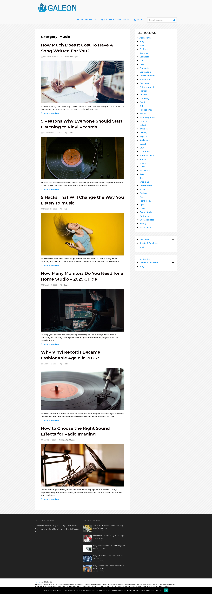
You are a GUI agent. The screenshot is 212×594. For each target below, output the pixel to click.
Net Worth (144, 170)
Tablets (143, 193)
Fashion (143, 91)
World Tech (145, 227)
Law (141, 148)
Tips (76, 56)
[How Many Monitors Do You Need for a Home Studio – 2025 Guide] (82, 310)
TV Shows (144, 216)
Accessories (145, 38)
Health (142, 114)
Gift (141, 106)
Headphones (145, 110)
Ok (166, 590)
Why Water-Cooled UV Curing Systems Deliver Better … (109, 546)
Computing (145, 72)
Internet (143, 129)
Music (70, 56)
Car (141, 60)
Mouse (142, 159)
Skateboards (145, 186)
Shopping (144, 182)
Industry (143, 125)
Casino (142, 64)
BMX (141, 45)
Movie (142, 163)
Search (174, 19)
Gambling (144, 98)
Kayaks (143, 136)
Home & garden (147, 117)
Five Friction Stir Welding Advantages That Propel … (57, 525)
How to (64, 440)
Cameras (143, 53)
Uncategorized (146, 220)
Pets (141, 174)
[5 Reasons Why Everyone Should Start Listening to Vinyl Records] (82, 158)
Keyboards (144, 140)
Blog (140, 20)
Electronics (145, 83)
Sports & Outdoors (115, 20)
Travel (142, 208)
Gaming (143, 102)
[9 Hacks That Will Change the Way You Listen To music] (82, 234)
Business (143, 49)
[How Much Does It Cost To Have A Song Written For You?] (82, 82)
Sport (142, 189)
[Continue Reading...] (50, 113)
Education (144, 79)
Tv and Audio (145, 212)
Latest (142, 144)
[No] (209, 590)
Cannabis (144, 57)
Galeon (37, 582)
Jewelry (143, 132)
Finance (143, 95)
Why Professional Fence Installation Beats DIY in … (108, 567)
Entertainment (146, 87)
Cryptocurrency (147, 76)
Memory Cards (146, 155)
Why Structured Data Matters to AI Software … (108, 556)
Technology (145, 201)
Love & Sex (144, 151)
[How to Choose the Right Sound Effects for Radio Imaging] (82, 465)
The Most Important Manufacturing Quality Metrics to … (57, 530)
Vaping (142, 223)
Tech (141, 197)
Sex (141, 178)
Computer (144, 68)
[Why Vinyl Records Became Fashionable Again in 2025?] (82, 389)
